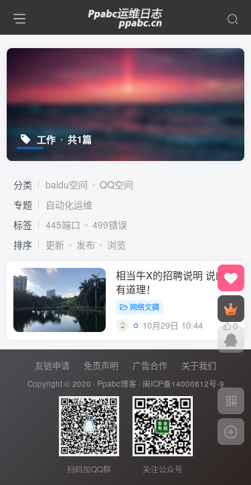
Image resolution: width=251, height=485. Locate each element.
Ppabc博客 (117, 383)
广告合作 (150, 365)
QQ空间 (116, 184)
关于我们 (198, 365)
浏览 (116, 244)
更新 (55, 244)
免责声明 (101, 365)
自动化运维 (69, 204)
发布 (85, 244)
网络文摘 (144, 306)
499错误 (109, 224)
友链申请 (52, 365)
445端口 (63, 224)
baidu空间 (67, 184)
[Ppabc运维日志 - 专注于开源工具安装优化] (126, 15)
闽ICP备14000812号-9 (183, 383)
